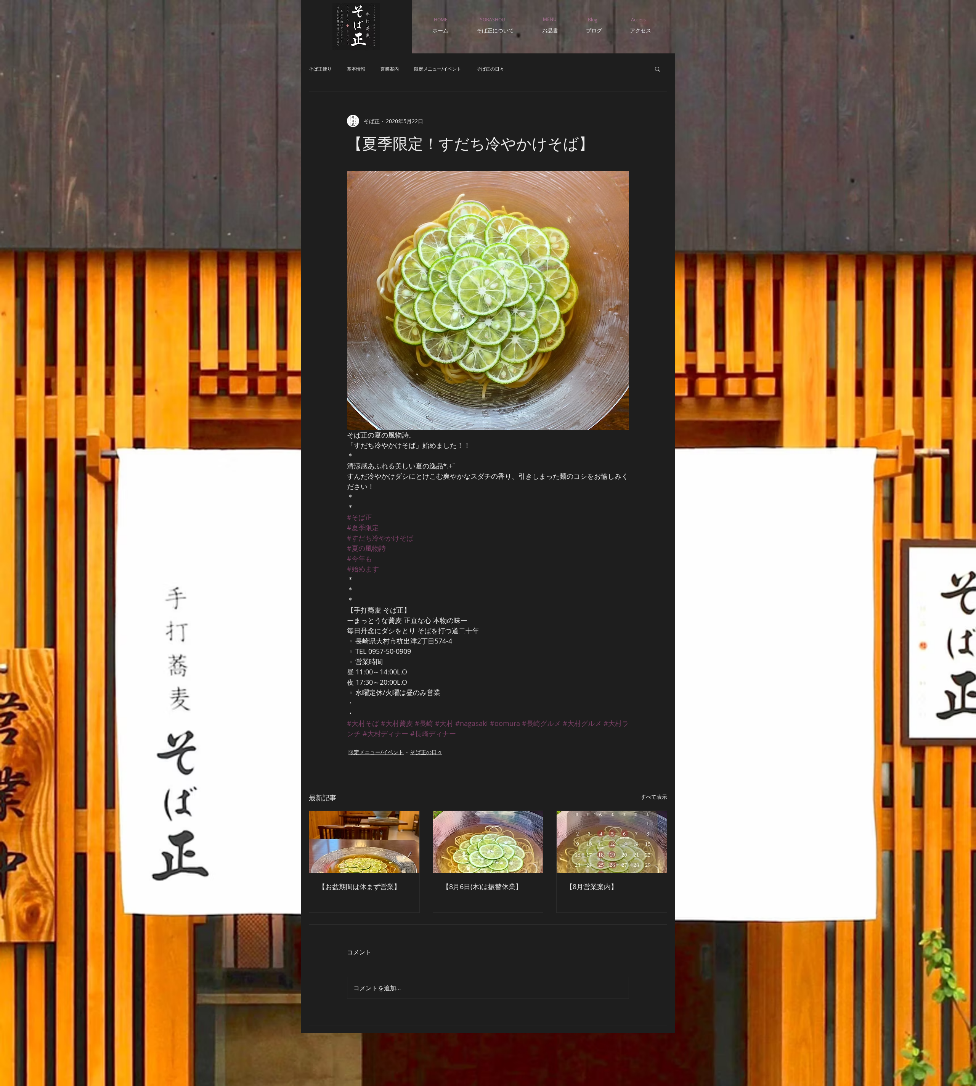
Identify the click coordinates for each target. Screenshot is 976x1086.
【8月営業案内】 (592, 886)
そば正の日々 (490, 69)
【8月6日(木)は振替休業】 (482, 886)
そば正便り (320, 69)
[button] (657, 69)
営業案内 (389, 69)
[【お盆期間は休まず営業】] (364, 842)
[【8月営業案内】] (612, 842)
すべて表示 (653, 796)
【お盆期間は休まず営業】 (359, 886)
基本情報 (356, 69)
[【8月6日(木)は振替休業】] (488, 842)
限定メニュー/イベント (437, 69)
